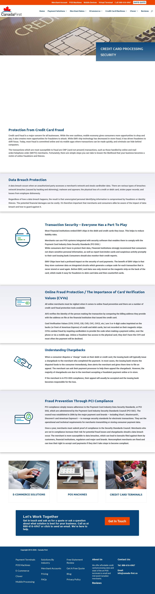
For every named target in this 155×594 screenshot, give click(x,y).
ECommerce (94, 11)
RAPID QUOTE (140, 2)
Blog (69, 573)
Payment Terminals (25, 559)
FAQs (44, 579)
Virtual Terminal (106, 3)
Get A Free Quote (76, 568)
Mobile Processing (25, 581)
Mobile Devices (90, 3)
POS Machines (75, 3)
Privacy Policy (74, 579)
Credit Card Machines (115, 11)
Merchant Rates (77, 11)
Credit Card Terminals (126, 494)
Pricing (44, 573)
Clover (133, 11)
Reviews (145, 11)
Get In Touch (117, 521)
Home (42, 11)
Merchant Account (59, 3)
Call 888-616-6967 (123, 2)
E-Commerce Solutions (29, 494)
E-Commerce (22, 570)
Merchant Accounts (51, 568)
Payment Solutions (56, 11)
